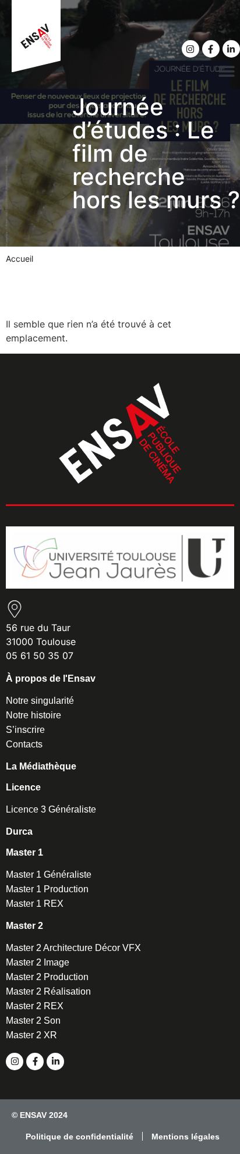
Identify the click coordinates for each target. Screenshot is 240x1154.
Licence (23, 787)
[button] (227, 71)
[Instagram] (190, 49)
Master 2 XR (31, 1035)
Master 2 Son (33, 1020)
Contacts (24, 744)
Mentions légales (185, 1136)
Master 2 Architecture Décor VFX (73, 948)
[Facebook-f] (211, 49)
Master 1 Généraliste (48, 874)
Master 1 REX (34, 904)
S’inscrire (25, 730)
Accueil (19, 258)
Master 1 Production (47, 889)
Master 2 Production (47, 977)
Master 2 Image (37, 962)
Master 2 (24, 926)
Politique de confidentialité (79, 1136)
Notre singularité (40, 701)
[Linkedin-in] (231, 49)
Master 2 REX (34, 1006)
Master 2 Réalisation (48, 991)
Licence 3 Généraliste (51, 809)
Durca (19, 831)
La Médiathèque (41, 766)
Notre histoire (33, 715)
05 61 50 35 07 (39, 655)
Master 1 (24, 852)
